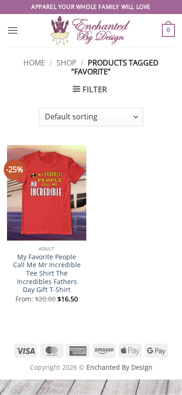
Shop (66, 63)
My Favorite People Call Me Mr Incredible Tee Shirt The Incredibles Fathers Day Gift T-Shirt (47, 273)
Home (34, 63)
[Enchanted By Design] (91, 30)
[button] (12, 30)
